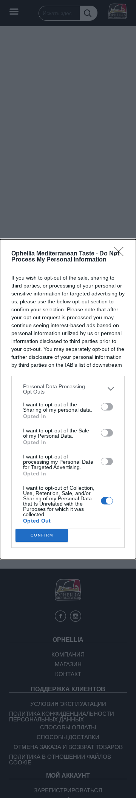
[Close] (121, 254)
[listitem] (68, 389)
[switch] (107, 407)
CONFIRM (42, 535)
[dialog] (68, 399)
